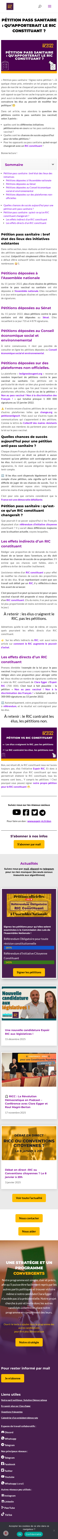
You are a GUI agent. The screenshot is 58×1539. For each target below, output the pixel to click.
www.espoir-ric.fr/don (39, 821)
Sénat (46, 317)
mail (26, 868)
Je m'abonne (12, 1378)
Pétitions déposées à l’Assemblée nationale (28, 180)
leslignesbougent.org (30, 373)
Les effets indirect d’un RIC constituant (26, 219)
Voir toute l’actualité (29, 1198)
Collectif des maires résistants (40, 422)
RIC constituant (33, 145)
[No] (54, 1530)
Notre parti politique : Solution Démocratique (24, 1400)
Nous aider (29, 1231)
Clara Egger (40, 682)
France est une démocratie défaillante (21, 499)
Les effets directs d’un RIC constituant (26, 223)
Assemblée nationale (26, 291)
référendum (9, 706)
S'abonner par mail (29, 844)
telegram (48, 868)
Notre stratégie (29, 1342)
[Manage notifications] (5, 1533)
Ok (19, 1534)
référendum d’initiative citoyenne (38, 524)
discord (34, 868)
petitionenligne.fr (10, 415)
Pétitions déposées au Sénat (21, 183)
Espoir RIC (39, 768)
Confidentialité (33, 1534)
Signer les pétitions (29, 972)
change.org (46, 412)
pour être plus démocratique (29, 1331)
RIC (31, 583)
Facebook (9, 1464)
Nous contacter (29, 1218)
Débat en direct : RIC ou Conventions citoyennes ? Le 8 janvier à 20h (26, 1173)
